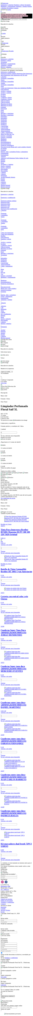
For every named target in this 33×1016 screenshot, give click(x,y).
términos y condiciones (11, 958)
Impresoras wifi (18, 75)
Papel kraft (4, 108)
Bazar (2, 163)
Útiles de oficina (5, 100)
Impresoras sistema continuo (9, 73)
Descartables (4, 169)
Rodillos (29, 88)
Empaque (3, 107)
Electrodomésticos (6, 142)
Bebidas (3, 159)
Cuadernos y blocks (6, 97)
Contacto (15, 8)
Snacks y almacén (6, 166)
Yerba (17, 158)
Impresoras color (9, 75)
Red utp (9, 134)
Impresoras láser (21, 73)
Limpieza (3, 182)
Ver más (25, 75)
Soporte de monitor (6, 290)
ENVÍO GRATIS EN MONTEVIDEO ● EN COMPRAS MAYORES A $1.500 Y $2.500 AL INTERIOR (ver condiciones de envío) (14, 16)
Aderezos (3, 158)
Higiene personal (5, 185)
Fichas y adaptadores (22, 151)
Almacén (3, 156)
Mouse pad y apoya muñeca (19, 147)
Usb (5, 134)
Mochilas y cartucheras (7, 113)
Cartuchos (3, 77)
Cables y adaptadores (6, 132)
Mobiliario (4, 139)
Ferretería (3, 150)
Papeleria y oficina (19, 5)
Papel (2, 110)
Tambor (3, 83)
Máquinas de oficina (6, 105)
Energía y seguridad (6, 136)
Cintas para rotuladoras (20, 88)
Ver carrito (4, 977)
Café (7, 158)
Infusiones (12, 158)
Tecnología (27, 5)
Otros (2, 86)
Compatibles (10, 78)
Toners (2, 80)
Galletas (21, 158)
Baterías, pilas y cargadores (8, 151)
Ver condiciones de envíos (8, 498)
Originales (4, 78)
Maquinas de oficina (6, 104)
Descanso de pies (6, 147)
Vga (13, 134)
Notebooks (4, 120)
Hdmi (2, 134)
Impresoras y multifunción (8, 72)
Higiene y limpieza (6, 323)
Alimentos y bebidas (21, 6)
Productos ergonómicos (7, 145)
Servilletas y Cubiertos (7, 164)
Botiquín (8, 177)
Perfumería (4, 175)
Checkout (3, 985)
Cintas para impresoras (7, 88)
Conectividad (4, 126)
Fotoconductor (5, 89)
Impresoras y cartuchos (7, 5)
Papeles (3, 179)
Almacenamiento (5, 129)
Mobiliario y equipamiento (8, 6)
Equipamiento (4, 153)
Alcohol (3, 177)
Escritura (3, 94)
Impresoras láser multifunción (9, 209)
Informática (4, 116)
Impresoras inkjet (5, 204)
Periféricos (4, 123)
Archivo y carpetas (6, 91)
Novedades (10, 8)
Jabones (13, 177)
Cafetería (3, 172)
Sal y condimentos (6, 314)
